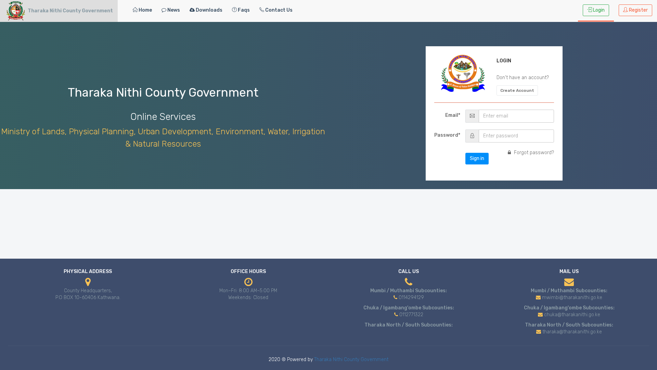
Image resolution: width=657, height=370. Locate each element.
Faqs (243, 10)
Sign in (477, 158)
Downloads (208, 10)
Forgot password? (533, 153)
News (173, 10)
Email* (452, 115)
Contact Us (278, 10)
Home (145, 10)
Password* (447, 135)
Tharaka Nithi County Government (351, 359)
